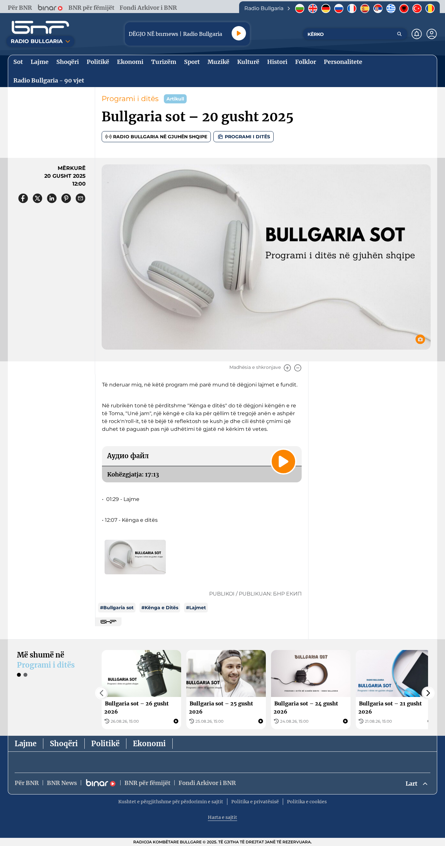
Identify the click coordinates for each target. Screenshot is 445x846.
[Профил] (431, 33)
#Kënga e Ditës (159, 608)
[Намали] (298, 368)
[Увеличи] (287, 368)
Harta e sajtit (222, 817)
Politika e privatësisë (255, 802)
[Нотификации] (416, 33)
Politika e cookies (307, 802)
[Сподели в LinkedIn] (52, 198)
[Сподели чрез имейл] (80, 198)
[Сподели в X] (37, 198)
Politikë (105, 743)
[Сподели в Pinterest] (66, 198)
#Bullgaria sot (117, 608)
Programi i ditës (130, 98)
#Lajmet (196, 608)
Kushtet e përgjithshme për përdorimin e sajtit (170, 802)
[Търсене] (399, 34)
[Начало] (40, 27)
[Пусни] (239, 33)
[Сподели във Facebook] (23, 198)
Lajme (25, 743)
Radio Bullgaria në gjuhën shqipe (160, 137)
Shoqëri (64, 743)
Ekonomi (149, 743)
